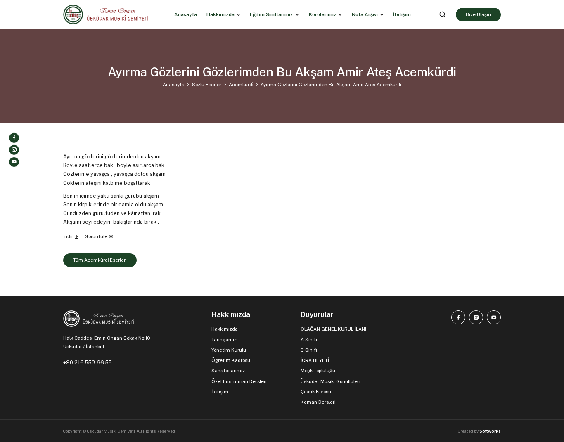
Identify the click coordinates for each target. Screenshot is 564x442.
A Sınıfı (309, 340)
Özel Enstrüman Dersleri (239, 381)
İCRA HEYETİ (315, 360)
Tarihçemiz (224, 340)
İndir (68, 236)
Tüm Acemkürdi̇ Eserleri (100, 260)
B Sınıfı (309, 350)
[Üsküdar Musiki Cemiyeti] (105, 14)
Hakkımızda (220, 14)
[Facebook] (14, 137)
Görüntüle (97, 236)
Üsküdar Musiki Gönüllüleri (330, 381)
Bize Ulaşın (478, 14)
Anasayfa (174, 84)
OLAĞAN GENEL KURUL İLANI (333, 329)
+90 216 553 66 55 (87, 362)
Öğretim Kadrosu (230, 360)
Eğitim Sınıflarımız (271, 14)
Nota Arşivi (365, 14)
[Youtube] (14, 162)
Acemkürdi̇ (241, 84)
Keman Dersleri (318, 402)
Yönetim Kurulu (228, 350)
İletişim (219, 392)
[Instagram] (14, 149)
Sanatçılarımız (228, 370)
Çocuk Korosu (316, 392)
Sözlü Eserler (206, 84)
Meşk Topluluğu (318, 370)
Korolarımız (323, 14)
